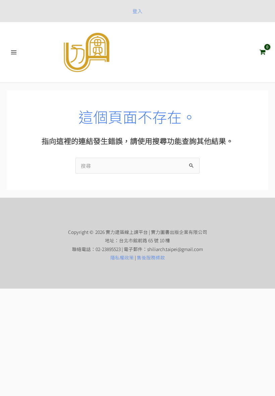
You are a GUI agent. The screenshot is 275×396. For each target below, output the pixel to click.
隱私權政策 (122, 257)
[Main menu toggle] (14, 52)
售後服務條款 (151, 257)
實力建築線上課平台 (164, 52)
